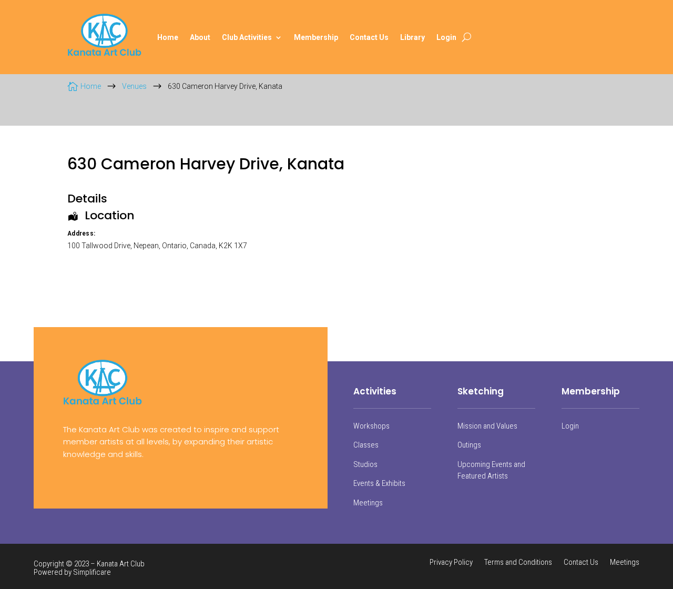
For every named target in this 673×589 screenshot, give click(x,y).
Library (412, 37)
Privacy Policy (451, 562)
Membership (316, 37)
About (200, 37)
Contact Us (369, 37)
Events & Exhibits (379, 483)
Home (167, 37)
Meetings (368, 502)
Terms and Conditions (518, 562)
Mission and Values (487, 426)
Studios (365, 464)
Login (446, 37)
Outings (469, 445)
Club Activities (247, 37)
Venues (134, 86)
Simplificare (92, 572)
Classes (366, 445)
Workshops (371, 426)
